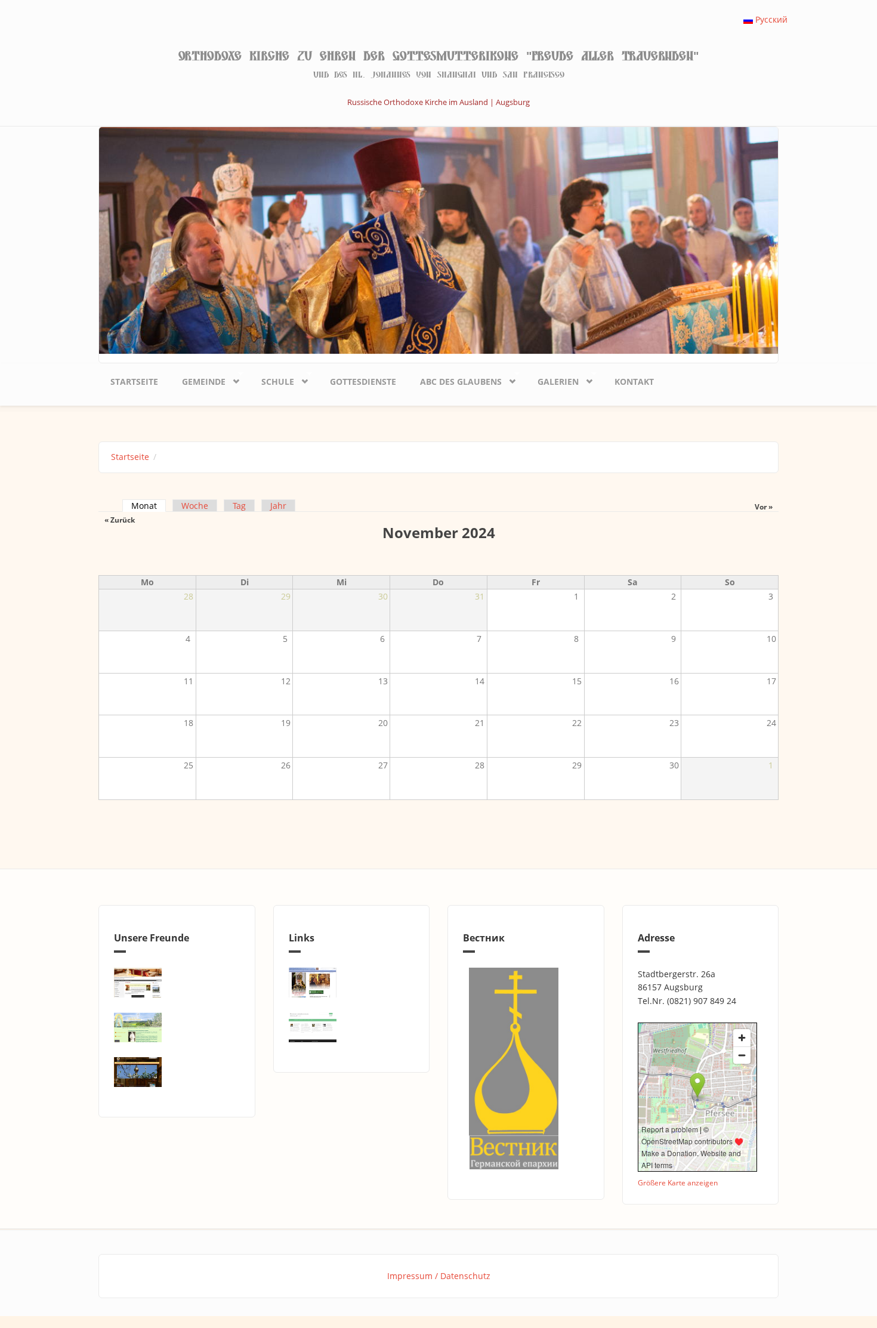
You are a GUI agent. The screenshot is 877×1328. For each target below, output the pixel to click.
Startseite (134, 381)
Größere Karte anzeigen (678, 1182)
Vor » (764, 507)
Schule (271, 379)
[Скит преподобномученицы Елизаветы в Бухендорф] (177, 1027)
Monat (148, 505)
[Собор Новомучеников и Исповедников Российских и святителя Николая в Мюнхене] (177, 982)
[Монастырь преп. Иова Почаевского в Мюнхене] (177, 1072)
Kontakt (634, 381)
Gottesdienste (363, 381)
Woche (194, 505)
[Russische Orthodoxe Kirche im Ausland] (352, 1027)
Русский (770, 19)
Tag (239, 505)
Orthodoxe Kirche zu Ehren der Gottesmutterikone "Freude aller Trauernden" (438, 56)
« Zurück (119, 520)
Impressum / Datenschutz (438, 1275)
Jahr (278, 505)
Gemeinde (198, 379)
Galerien (552, 379)
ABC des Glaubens (455, 379)
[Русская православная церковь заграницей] (352, 982)
